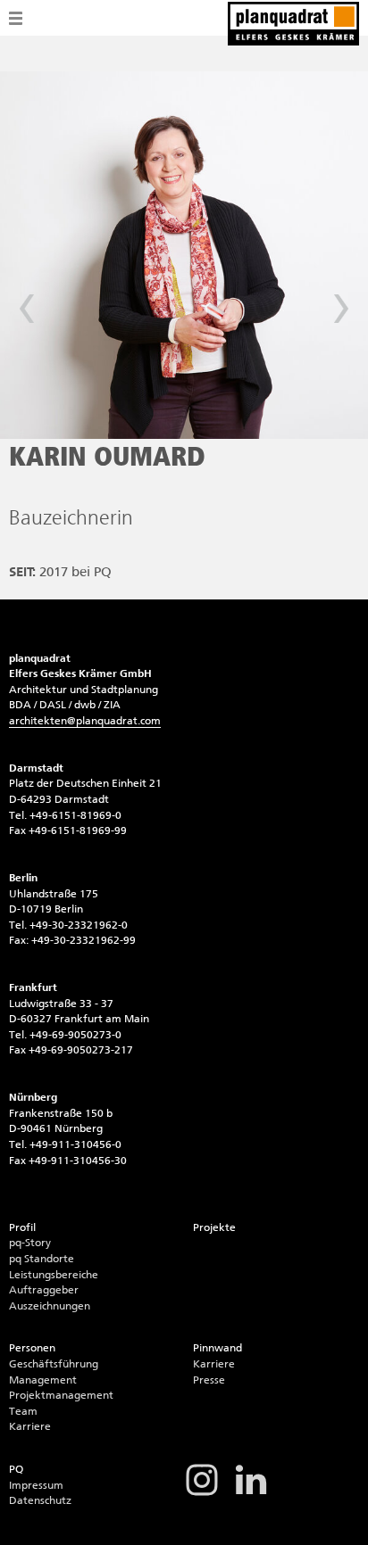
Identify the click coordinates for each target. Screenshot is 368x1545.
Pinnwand (217, 1348)
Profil (22, 1227)
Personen (32, 1348)
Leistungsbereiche (53, 1274)
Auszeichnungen (49, 1306)
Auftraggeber (44, 1290)
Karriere (30, 1426)
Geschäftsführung (53, 1364)
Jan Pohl (341, 308)
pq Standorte (41, 1258)
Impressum (36, 1485)
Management (43, 1380)
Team (23, 1411)
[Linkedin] (251, 1494)
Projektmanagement (61, 1395)
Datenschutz (40, 1500)
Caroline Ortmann (27, 308)
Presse (209, 1380)
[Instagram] (202, 1494)
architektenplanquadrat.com (85, 721)
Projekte (214, 1227)
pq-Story (30, 1242)
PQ (16, 1469)
